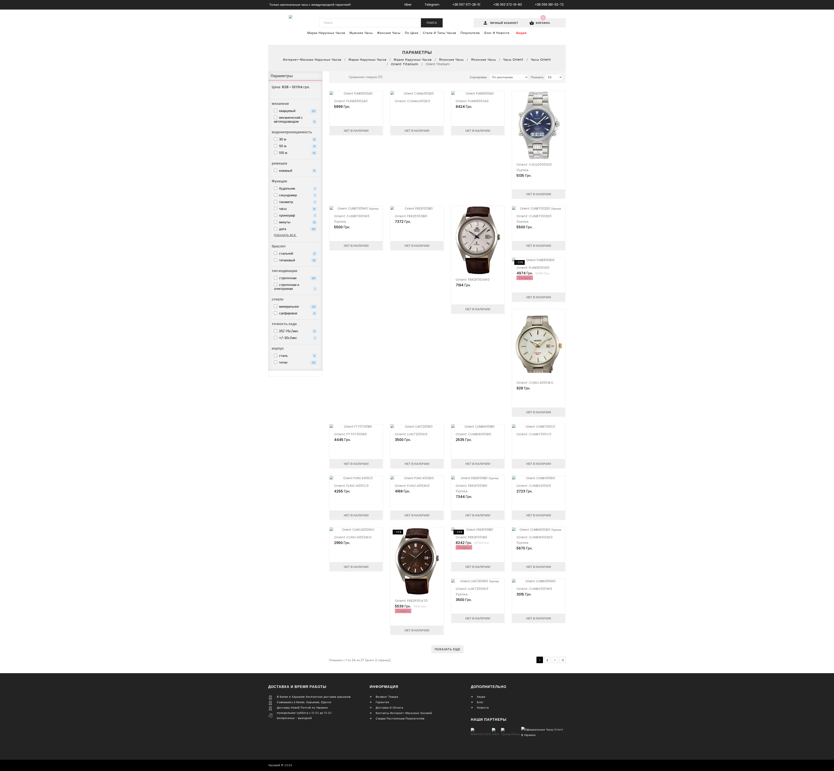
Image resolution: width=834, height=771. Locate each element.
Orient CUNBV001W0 (534, 588)
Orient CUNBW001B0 (473, 434)
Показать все (285, 235)
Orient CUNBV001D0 (533, 485)
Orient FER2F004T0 (411, 600)
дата (296, 229)
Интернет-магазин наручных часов (312, 59)
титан (296, 362)
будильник (296, 188)
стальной (296, 253)
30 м (296, 139)
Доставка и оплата (389, 707)
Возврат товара (387, 697)
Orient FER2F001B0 (471, 537)
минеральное (296, 306)
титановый (296, 260)
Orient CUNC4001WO (535, 382)
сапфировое (296, 313)
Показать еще (447, 649)
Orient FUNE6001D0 (532, 267)
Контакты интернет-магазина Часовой (404, 713)
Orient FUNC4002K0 (412, 485)
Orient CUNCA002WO (353, 537)
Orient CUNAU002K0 (412, 101)
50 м (296, 146)
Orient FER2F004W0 (473, 279)
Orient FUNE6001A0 (472, 101)
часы (296, 208)
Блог (480, 702)
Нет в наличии (356, 130)
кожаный (296, 170)
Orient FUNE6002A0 (351, 101)
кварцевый (296, 110)
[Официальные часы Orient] (543, 732)
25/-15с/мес (296, 331)
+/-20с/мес (296, 337)
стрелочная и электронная (294, 286)
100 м (296, 152)
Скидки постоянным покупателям (400, 718)
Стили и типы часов (439, 33)
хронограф (296, 215)
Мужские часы (361, 33)
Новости (483, 707)
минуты (296, 222)
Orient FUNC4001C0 (351, 485)
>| (562, 660)
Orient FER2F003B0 (411, 216)
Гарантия (382, 702)
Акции (521, 33)
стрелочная (296, 278)
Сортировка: (478, 77)
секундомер (296, 195)
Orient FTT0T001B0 (350, 434)
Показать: (537, 77)
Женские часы (388, 33)
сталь (296, 355)
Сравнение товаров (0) (366, 77)
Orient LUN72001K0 (411, 434)
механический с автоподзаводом (294, 119)
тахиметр (296, 202)
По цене (412, 33)
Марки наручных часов (326, 33)
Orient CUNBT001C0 (533, 434)
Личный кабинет (504, 23)
